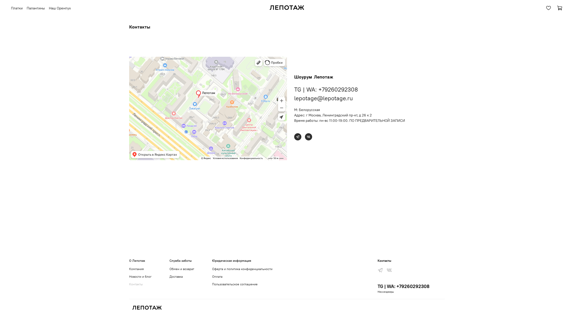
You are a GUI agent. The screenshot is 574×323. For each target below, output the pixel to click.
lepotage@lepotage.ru (323, 98)
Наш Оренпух (60, 8)
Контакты (136, 284)
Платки (17, 8)
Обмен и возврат (182, 269)
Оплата (217, 277)
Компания (136, 269)
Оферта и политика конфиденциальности (242, 269)
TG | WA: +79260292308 (326, 89)
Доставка (176, 277)
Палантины (36, 8)
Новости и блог (140, 277)
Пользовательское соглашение (235, 284)
